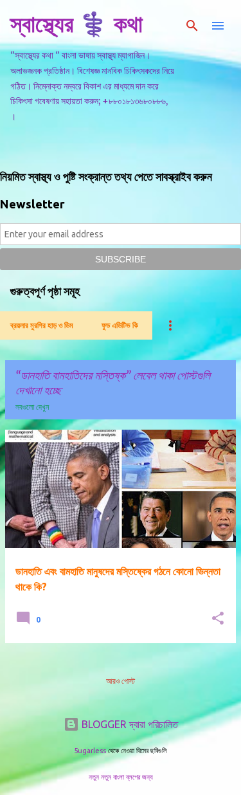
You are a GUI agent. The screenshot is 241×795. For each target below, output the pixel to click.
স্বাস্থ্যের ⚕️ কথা (76, 23)
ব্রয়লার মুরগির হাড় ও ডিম (41, 325)
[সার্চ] (192, 25)
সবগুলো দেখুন (32, 407)
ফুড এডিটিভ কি (120, 325)
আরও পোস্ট (120, 681)
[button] (218, 619)
